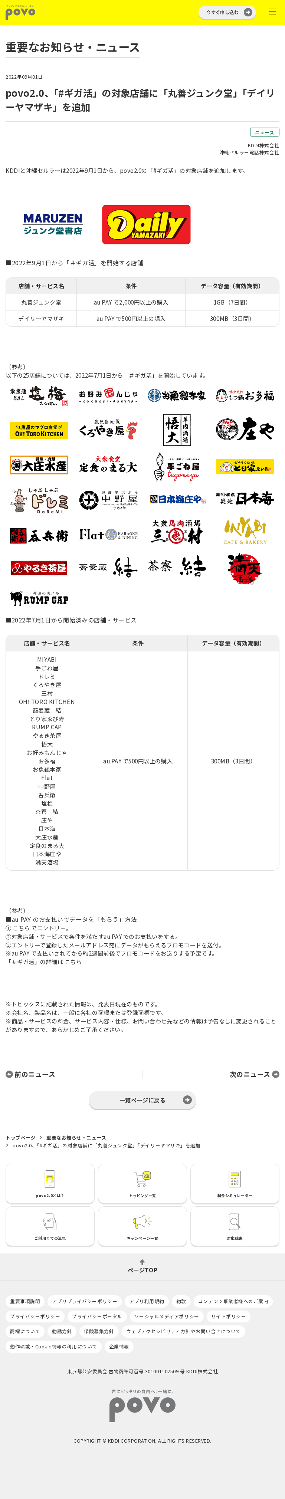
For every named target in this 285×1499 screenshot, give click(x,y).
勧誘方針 (62, 1331)
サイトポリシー (228, 1316)
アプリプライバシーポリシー (84, 1301)
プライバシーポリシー (35, 1316)
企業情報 (119, 1346)
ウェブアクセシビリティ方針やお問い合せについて (183, 1331)
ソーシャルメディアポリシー (166, 1316)
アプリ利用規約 (146, 1301)
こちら (21, 928)
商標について (25, 1331)
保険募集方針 (99, 1331)
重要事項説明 (25, 1301)
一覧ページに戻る (142, 1100)
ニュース (265, 132)
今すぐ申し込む (222, 12)
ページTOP (142, 1269)
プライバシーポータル (97, 1316)
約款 (181, 1301)
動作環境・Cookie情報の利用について (53, 1346)
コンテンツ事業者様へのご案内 (233, 1301)
